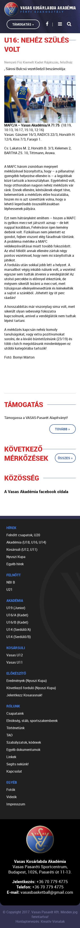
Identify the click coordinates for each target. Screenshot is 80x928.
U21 (9, 589)
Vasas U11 (14, 662)
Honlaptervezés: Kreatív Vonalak (40, 921)
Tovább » (62, 429)
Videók (11, 797)
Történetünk (15, 728)
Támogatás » (23, 24)
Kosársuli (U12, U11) (21, 549)
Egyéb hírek (15, 564)
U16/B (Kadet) (17, 622)
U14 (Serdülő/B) (18, 636)
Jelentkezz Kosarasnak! (24, 695)
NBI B (10, 582)
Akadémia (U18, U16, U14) (26, 542)
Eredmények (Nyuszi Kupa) (26, 680)
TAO (9, 735)
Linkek (11, 756)
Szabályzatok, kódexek (23, 742)
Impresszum (15, 804)
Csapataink (15, 713)
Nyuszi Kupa (15, 556)
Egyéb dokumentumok (23, 749)
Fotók (10, 789)
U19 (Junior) (15, 607)
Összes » (65, 458)
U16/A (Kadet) (17, 615)
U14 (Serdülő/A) (18, 629)
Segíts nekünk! (17, 764)
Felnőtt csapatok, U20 (23, 535)
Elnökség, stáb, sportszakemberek (32, 720)
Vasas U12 (14, 655)
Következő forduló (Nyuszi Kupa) (31, 688)
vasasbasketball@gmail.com (46, 892)
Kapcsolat (14, 771)
